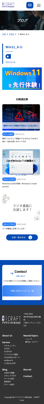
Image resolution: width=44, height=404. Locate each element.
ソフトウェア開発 (11, 354)
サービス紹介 (9, 378)
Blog (4, 369)
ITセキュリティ (10, 345)
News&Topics (30, 335)
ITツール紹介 (9, 384)
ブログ (11, 34)
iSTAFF (7, 348)
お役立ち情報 (9, 372)
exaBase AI (8, 360)
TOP (4, 34)
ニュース (28, 339)
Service (6, 342)
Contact (27, 376)
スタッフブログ (10, 375)
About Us (7, 335)
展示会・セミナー (32, 342)
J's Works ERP (10, 363)
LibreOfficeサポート (12, 357)
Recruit (27, 369)
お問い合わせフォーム (20, 290)
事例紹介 (7, 381)
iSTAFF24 (8, 351)
